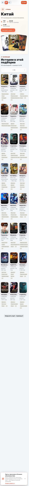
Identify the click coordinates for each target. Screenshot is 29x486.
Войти (24, 2)
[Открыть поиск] (10, 2)
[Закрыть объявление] (25, 478)
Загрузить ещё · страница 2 (14, 316)
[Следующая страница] (24, 70)
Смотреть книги (7, 30)
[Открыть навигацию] (2, 2)
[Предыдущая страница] (3, 70)
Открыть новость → (10, 483)
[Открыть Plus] (6, 2)
